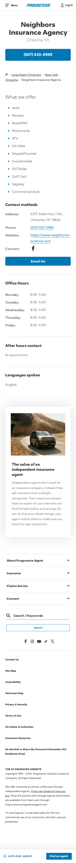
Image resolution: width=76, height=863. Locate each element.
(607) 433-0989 (38, 54)
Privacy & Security (16, 704)
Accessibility (13, 681)
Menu (14, 5)
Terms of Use (13, 715)
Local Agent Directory (26, 74)
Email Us (38, 261)
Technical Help (14, 693)
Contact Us (12, 659)
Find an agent (59, 856)
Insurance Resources (18, 738)
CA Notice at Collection (19, 726)
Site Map (10, 670)
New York (51, 74)
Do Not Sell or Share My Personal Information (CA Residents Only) (35, 751)
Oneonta (11, 79)
